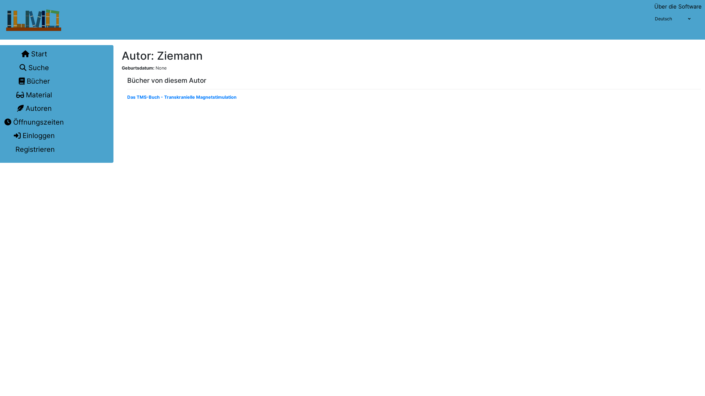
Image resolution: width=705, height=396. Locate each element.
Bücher (37, 81)
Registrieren (34, 149)
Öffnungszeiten (37, 122)
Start (38, 54)
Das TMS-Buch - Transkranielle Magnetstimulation (182, 97)
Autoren (38, 108)
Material (38, 95)
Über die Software (678, 6)
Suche (37, 68)
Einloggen (38, 135)
